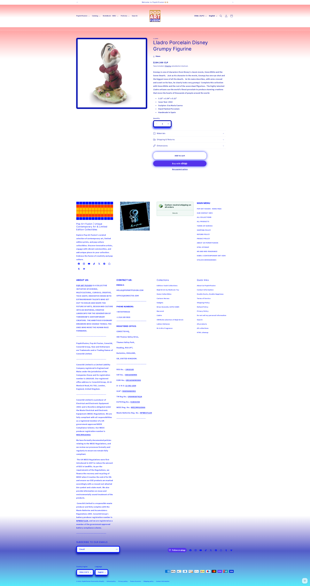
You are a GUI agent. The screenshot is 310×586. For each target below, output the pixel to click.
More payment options (180, 169)
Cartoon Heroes (163, 298)
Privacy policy (123, 581)
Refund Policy (202, 307)
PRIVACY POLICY (203, 238)
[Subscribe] (116, 549)
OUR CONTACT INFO (205, 213)
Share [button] (158, 56)
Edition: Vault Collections (167, 285)
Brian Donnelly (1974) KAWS (168, 307)
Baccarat (160, 311)
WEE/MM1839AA (83, 434)
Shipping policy (148, 581)
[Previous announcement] (77, 2)
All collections (203, 328)
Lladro (159, 315)
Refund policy (111, 581)
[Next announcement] (233, 2)
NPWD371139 (82, 521)
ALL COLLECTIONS (204, 217)
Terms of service (135, 581)
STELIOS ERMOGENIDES (206, 260)
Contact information (162, 581)
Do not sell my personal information (211, 315)
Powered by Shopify (97, 581)
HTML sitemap (202, 332)
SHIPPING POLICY (204, 230)
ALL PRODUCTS (203, 221)
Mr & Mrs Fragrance (165, 328)
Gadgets (160, 303)
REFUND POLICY (203, 234)
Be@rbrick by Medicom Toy (168, 290)
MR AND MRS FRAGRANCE (207, 251)
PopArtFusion (86, 581)
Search (200, 320)
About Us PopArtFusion (206, 285)
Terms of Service (204, 298)
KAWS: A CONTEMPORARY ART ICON (211, 255)
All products (202, 324)
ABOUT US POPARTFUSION (207, 243)
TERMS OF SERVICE (205, 226)
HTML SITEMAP (203, 247)
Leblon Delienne (163, 324)
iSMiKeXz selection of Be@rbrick (170, 320)
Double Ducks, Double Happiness (210, 294)
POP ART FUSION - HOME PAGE (209, 209)
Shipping (168, 66)
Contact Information (205, 290)
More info (175, 213)
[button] (83, 15)
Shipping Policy (203, 303)
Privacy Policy (202, 311)
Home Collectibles (164, 294)
